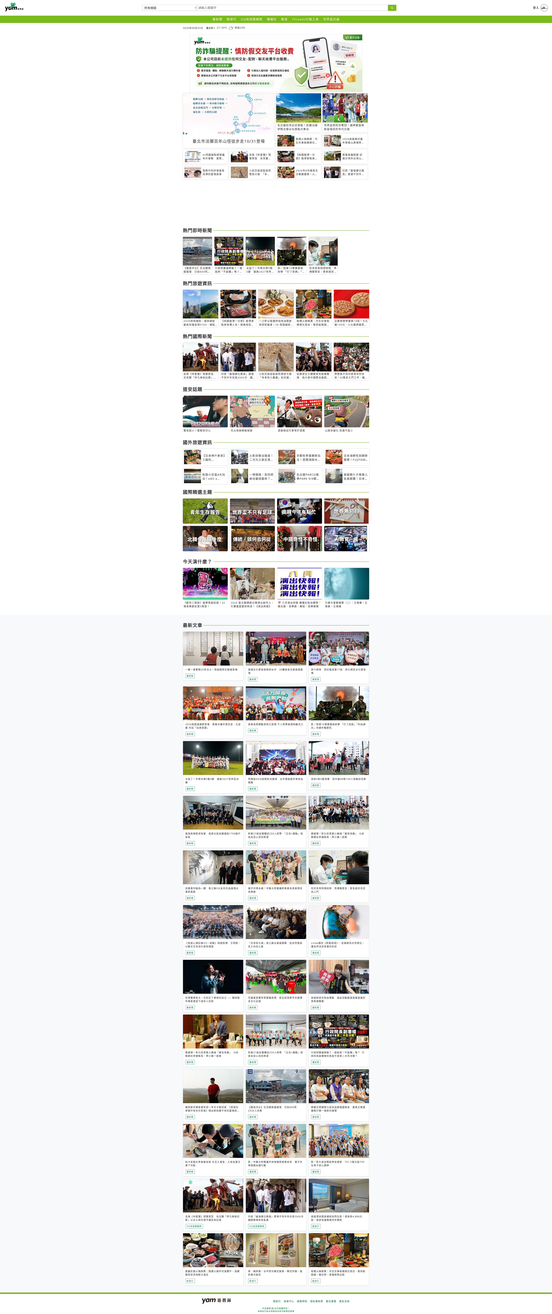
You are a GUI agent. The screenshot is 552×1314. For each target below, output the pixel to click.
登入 (536, 8)
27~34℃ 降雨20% (231, 27)
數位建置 (331, 1301)
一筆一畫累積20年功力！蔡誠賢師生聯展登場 (211, 669)
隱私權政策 (316, 1301)
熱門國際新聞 (197, 336)
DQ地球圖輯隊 (251, 19)
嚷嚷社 (272, 19)
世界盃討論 (331, 19)
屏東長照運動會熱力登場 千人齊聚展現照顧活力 (275, 724)
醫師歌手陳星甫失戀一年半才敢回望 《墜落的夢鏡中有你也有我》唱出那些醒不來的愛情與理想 (212, 1111)
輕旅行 (232, 19)
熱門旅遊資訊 (197, 283)
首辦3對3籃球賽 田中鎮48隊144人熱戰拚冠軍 (338, 779)
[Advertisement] (269, 204)
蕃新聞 (217, 19)
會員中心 (289, 1301)
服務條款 (302, 1301)
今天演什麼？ (197, 561)
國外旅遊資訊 (197, 442)
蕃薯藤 (13, 7)
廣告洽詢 (344, 1301)
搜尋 (284, 19)
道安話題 (192, 389)
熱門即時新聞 (197, 230)
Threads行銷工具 (305, 19)
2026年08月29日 (193, 28)
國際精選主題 (197, 492)
